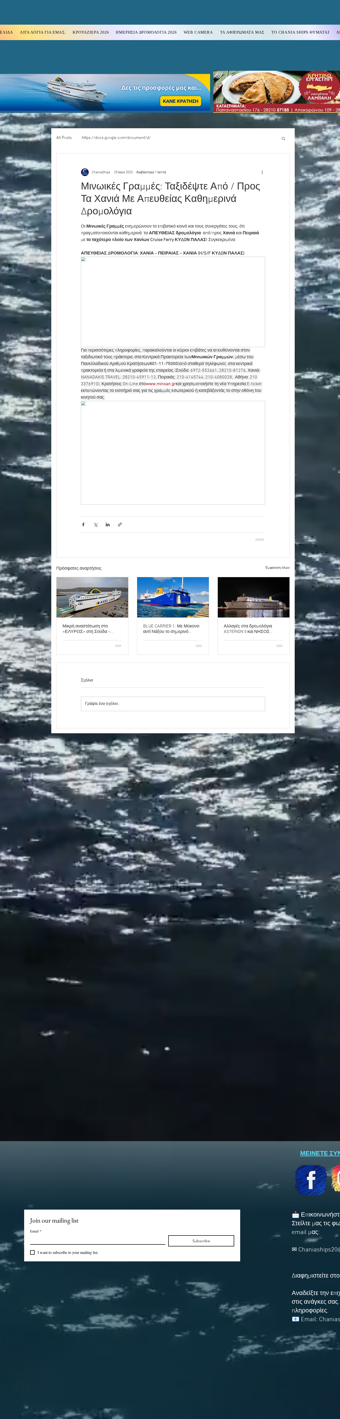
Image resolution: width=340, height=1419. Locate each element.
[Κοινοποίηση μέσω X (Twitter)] (95, 524)
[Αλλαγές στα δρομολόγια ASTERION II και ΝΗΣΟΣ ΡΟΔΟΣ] (253, 597)
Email (35, 1231)
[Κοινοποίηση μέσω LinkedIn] (107, 524)
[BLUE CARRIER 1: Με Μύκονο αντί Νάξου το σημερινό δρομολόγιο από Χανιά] (173, 597)
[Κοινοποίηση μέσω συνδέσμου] (119, 524)
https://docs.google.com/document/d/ (116, 137)
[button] (283, 138)
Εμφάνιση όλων (278, 568)
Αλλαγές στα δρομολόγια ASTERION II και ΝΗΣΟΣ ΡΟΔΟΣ (248, 629)
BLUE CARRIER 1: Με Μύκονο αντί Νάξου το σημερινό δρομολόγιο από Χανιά (171, 629)
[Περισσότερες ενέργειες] (262, 172)
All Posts (64, 137)
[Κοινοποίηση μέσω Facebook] (83, 524)
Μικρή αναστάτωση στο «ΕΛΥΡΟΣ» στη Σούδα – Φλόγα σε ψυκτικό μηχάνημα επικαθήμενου (90, 629)
